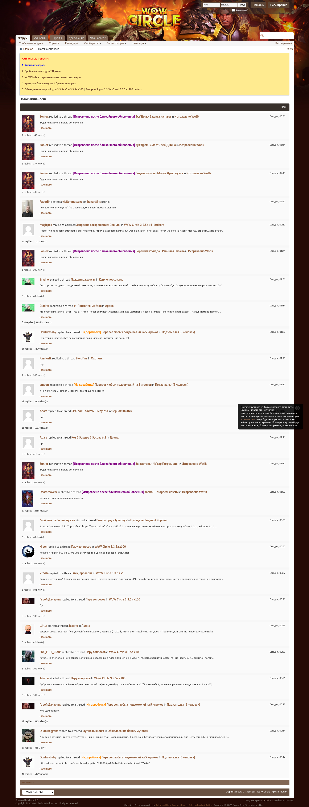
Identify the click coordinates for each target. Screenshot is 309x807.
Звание (73, 626)
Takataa (44, 678)
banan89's (94, 202)
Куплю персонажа (111, 279)
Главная (28, 49)
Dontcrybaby (48, 332)
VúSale (44, 573)
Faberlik (45, 202)
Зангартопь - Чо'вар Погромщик (157, 464)
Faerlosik (46, 358)
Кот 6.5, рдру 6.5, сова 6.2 (88, 437)
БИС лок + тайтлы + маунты (89, 411)
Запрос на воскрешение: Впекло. (98, 225)
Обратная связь (235, 791)
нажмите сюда (249, 419)
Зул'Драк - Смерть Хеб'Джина (156, 145)
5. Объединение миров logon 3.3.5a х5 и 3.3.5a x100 (52, 89)
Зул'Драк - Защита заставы (153, 116)
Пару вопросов (81, 547)
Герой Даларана (50, 599)
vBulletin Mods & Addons (200, 805)
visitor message (72, 202)
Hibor (43, 547)
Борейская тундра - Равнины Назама (160, 251)
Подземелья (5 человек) (178, 332)
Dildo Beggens (49, 731)
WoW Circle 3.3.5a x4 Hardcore (144, 225)
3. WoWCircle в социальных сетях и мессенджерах (51, 77)
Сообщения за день (31, 43)
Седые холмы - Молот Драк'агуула (159, 173)
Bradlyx (44, 279)
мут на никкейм (93, 731)
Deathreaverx (48, 492)
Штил (43, 626)
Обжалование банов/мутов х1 (128, 731)
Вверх (283, 791)
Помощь (258, 5)
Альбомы (40, 38)
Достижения (76, 38)
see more (46, 128)
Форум (23, 38)
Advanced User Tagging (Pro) (170, 805)
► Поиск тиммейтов (88, 306)
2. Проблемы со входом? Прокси (41, 71)
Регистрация (278, 5)
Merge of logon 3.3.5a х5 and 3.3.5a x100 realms (113, 89)
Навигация (138, 43)
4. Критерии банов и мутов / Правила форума (48, 83)
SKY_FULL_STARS (50, 652)
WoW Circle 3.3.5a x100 (110, 547)
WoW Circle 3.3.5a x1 (110, 573)
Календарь (71, 43)
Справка (54, 43)
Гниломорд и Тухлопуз (111, 520)
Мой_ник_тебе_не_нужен (57, 520)
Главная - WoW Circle (258, 791)
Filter (283, 107)
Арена (109, 306)
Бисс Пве (81, 358)
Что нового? (98, 38)
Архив (275, 791)
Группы (57, 38)
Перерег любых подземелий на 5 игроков (130, 332)
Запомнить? (241, 10)
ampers (44, 385)
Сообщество (91, 43)
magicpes (46, 225)
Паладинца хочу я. (83, 279)
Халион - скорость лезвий (161, 492)
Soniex (44, 116)
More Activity (28, 783)
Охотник (96, 358)
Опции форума (115, 43)
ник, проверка (82, 573)
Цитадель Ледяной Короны (149, 520)
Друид (114, 437)
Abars (43, 411)
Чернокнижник (121, 411)
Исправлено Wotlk (186, 116)
